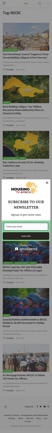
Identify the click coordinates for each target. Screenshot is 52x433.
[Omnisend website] (26, 247)
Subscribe (26, 236)
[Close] (47, 182)
